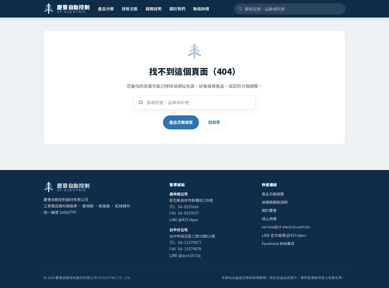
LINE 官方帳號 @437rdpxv (284, 235)
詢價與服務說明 (275, 202)
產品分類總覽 (181, 122)
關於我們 (177, 8)
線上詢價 (269, 218)
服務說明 (153, 8)
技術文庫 (130, 8)
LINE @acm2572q (184, 255)
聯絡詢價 (201, 8)
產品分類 (106, 8)
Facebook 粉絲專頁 (278, 243)
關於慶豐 (269, 210)
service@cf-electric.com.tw (286, 226)
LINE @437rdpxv (183, 219)
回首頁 (214, 122)
